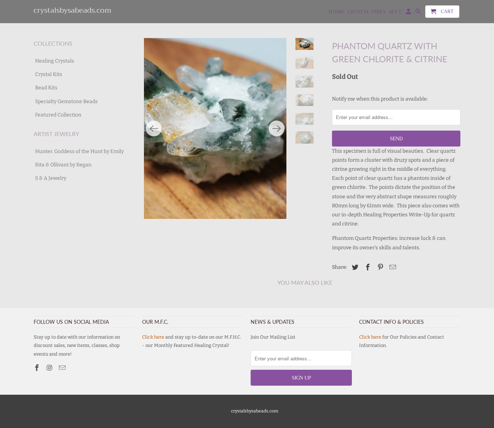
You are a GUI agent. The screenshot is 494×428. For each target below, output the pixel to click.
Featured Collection (58, 115)
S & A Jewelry (50, 178)
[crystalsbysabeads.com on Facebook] (38, 368)
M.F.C (396, 11)
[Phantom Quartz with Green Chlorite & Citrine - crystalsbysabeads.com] (215, 128)
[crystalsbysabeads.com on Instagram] (50, 368)
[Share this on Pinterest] (379, 267)
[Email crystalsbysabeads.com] (63, 368)
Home (336, 11)
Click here (153, 337)
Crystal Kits (48, 74)
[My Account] (409, 13)
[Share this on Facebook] (366, 267)
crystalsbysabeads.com (254, 411)
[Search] (419, 13)
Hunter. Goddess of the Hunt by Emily (79, 151)
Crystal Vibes (367, 11)
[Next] (277, 128)
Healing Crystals (54, 61)
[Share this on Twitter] (354, 267)
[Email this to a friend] (391, 267)
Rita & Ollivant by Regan (63, 165)
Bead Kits (46, 88)
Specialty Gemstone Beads (66, 101)
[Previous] (154, 128)
